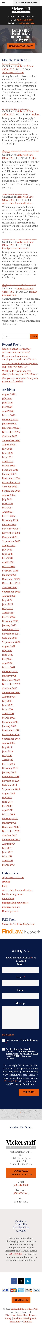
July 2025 (7, 449)
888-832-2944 (27, 23)
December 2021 (10, 629)
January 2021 (9, 676)
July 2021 (7, 650)
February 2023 (10, 571)
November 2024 (11, 482)
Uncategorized (10, 911)
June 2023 (7, 554)
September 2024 (11, 491)
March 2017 (8, 865)
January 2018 (9, 823)
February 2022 (10, 621)
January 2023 (9, 575)
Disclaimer (8, 1035)
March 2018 (8, 814)
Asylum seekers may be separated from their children (19, 240)
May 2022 (7, 608)
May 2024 (7, 507)
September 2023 (11, 541)
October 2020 (9, 688)
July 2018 (7, 797)
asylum (35, 114)
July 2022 (7, 600)
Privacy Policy (11, 1081)
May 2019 (7, 755)
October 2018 (9, 785)
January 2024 (9, 524)
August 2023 (8, 545)
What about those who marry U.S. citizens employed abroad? (19, 285)
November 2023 (11, 533)
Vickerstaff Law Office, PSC (24, 1309)
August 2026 (8, 394)
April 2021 (7, 663)
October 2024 (9, 486)
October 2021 (9, 638)
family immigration (12, 894)
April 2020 (8, 713)
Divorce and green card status (11, 64)
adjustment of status (13, 72)
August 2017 (8, 844)
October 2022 (9, 587)
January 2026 (9, 423)
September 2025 (11, 440)
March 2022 (8, 617)
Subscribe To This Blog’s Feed (18, 924)
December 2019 (10, 730)
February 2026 (10, 419)
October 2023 (9, 537)
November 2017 (10, 831)
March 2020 (8, 718)
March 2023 (8, 566)
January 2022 (9, 625)
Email (20, 977)
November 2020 (11, 684)
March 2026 (8, 415)
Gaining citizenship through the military (15, 194)
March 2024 (8, 516)
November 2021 (10, 634)
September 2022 (11, 592)
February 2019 (10, 768)
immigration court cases (15, 248)
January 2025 (9, 474)
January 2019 (9, 772)
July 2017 (7, 848)
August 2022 (8, 596)
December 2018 (10, 776)
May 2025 (7, 457)
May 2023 (7, 558)
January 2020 (9, 726)
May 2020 (7, 709)
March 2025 (8, 465)
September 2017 (11, 839)
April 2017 (7, 860)
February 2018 (10, 818)
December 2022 (11, 579)
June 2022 (7, 604)
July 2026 (7, 398)
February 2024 (10, 520)
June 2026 (7, 402)
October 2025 (9, 436)
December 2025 (10, 428)
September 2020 (11, 692)
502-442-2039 (25, 20)
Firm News (8, 898)
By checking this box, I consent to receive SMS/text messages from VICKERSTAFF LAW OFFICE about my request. (22, 1054)
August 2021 (8, 646)
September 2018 (11, 789)
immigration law (11, 907)
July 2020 (7, 701)
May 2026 (7, 407)
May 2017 (7, 856)
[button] (3, 3)
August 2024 (8, 495)
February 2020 (10, 722)
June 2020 (7, 705)
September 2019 (11, 739)
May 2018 (7, 806)
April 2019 (7, 760)
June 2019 (7, 751)
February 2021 (10, 671)
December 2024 (11, 478)
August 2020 (9, 697)
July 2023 (7, 549)
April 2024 (8, 512)
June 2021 (7, 655)
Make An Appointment (21, 46)
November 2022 (11, 583)
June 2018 (7, 802)
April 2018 (7, 810)
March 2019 (8, 764)
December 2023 (11, 528)
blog (34, 158)
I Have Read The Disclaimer (22, 1041)
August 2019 (8, 743)
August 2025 (8, 444)
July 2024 (7, 499)
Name (20, 964)
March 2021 (8, 667)
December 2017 (10, 827)
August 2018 (8, 793)
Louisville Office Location (21, 1173)
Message (20, 1003)
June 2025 (7, 453)
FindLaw (27, 1321)
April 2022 (8, 613)
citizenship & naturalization (17, 203)
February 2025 (10, 470)
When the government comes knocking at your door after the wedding (20, 151)
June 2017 (7, 852)
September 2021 (11, 642)
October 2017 (9, 835)
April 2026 (8, 411)
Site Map (22, 1315)
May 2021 (7, 659)
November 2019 (10, 734)
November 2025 (11, 432)
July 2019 (7, 747)
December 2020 (11, 680)
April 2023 (8, 562)
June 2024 (7, 503)
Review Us (21, 1300)
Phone (20, 990)
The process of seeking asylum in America (15, 109)
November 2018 (10, 781)
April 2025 (7, 461)
